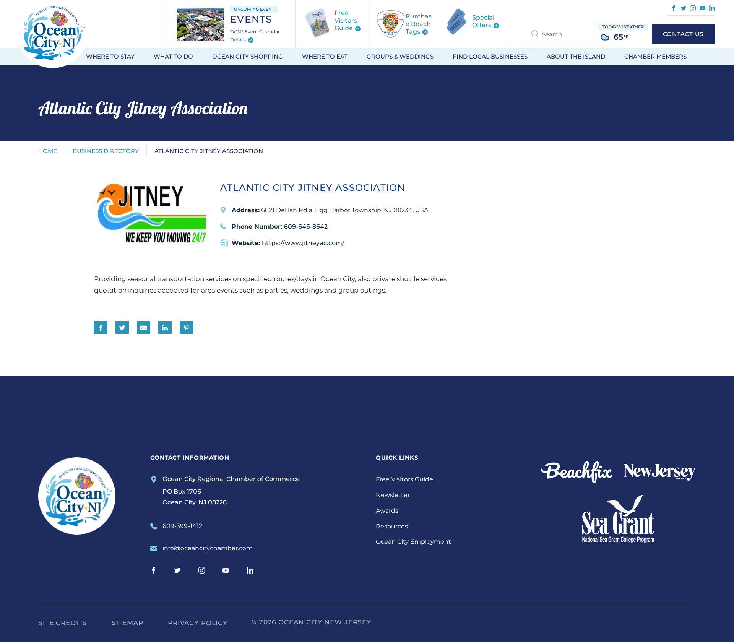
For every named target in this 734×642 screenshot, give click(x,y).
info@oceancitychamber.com (207, 548)
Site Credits (62, 623)
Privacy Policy (197, 623)
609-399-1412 (182, 526)
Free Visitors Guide (404, 479)
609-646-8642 (306, 226)
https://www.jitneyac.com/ (303, 243)
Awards (387, 510)
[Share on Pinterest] (186, 327)
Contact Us (683, 33)
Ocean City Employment (413, 541)
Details (238, 39)
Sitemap (127, 623)
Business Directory (106, 150)
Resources (392, 526)
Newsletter (393, 495)
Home (47, 150)
